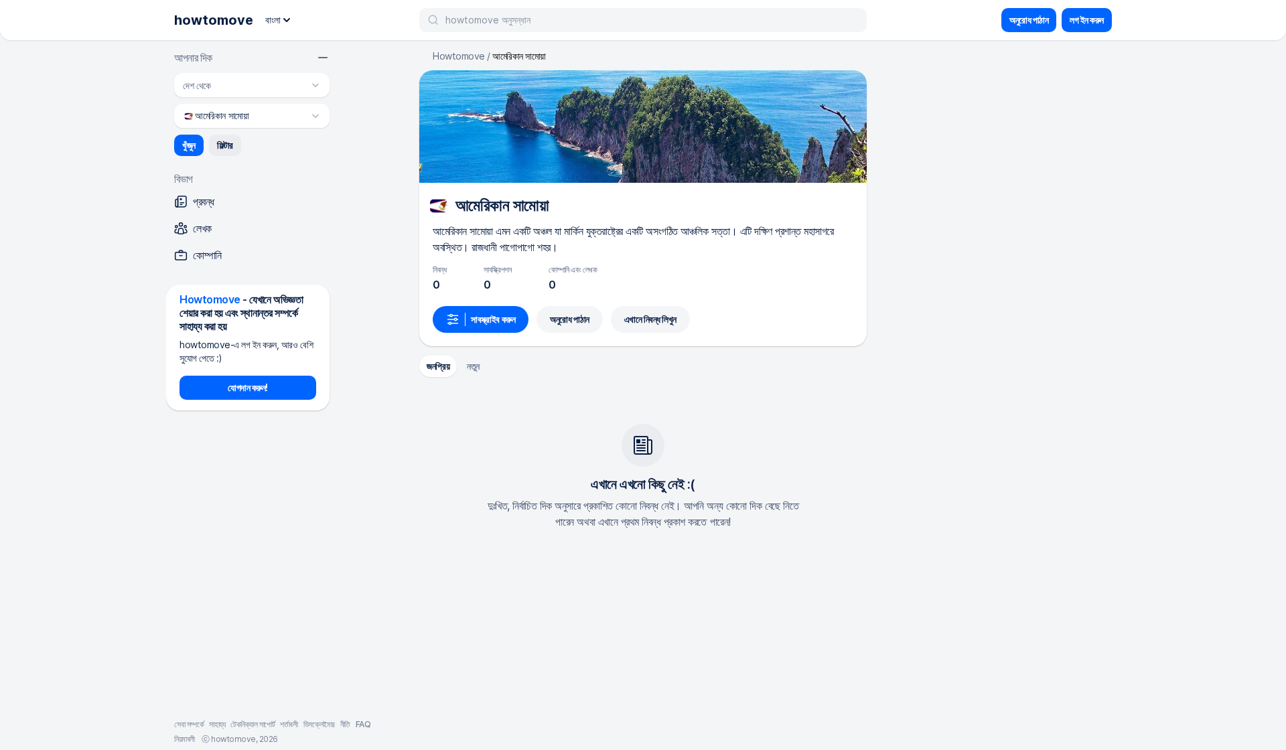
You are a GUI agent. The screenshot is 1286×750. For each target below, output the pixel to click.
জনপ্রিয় (438, 366)
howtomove (213, 20)
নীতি (345, 724)
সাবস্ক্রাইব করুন (493, 319)
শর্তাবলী (288, 724)
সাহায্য (217, 724)
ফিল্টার (225, 145)
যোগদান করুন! (248, 387)
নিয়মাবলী (184, 739)
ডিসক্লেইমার (319, 724)
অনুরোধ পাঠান (1028, 19)
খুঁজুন (189, 145)
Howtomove (459, 56)
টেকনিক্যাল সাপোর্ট (252, 724)
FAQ (363, 724)
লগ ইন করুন (1087, 19)
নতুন (473, 366)
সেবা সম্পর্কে (189, 724)
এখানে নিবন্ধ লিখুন (650, 319)
